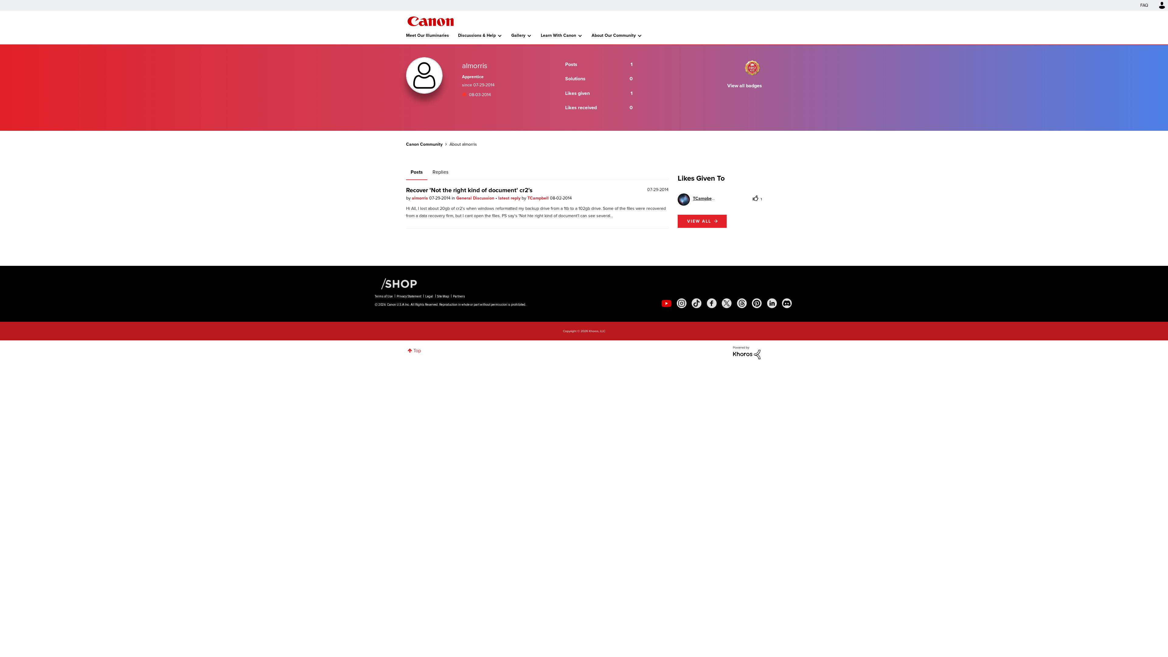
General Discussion (475, 198)
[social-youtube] (666, 303)
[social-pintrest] (757, 303)
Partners (459, 296)
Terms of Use (384, 296)
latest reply (510, 198)
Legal (429, 296)
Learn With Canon (558, 35)
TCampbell (538, 198)
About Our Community (614, 35)
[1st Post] (752, 67)
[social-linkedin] (772, 303)
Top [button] (417, 350)
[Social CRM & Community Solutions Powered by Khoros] (746, 352)
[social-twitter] (727, 303)
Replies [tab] (440, 172)
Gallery (518, 35)
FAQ (1144, 5)
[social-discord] (787, 303)
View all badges (744, 85)
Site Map (443, 296)
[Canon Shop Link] (396, 283)
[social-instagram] (682, 303)
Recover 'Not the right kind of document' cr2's (469, 190)
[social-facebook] (712, 303)
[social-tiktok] (696, 303)
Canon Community (431, 21)
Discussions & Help (477, 35)
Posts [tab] (417, 172)
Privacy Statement (409, 296)
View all (699, 221)
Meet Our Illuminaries (427, 35)
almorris (420, 198)
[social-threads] (742, 303)
